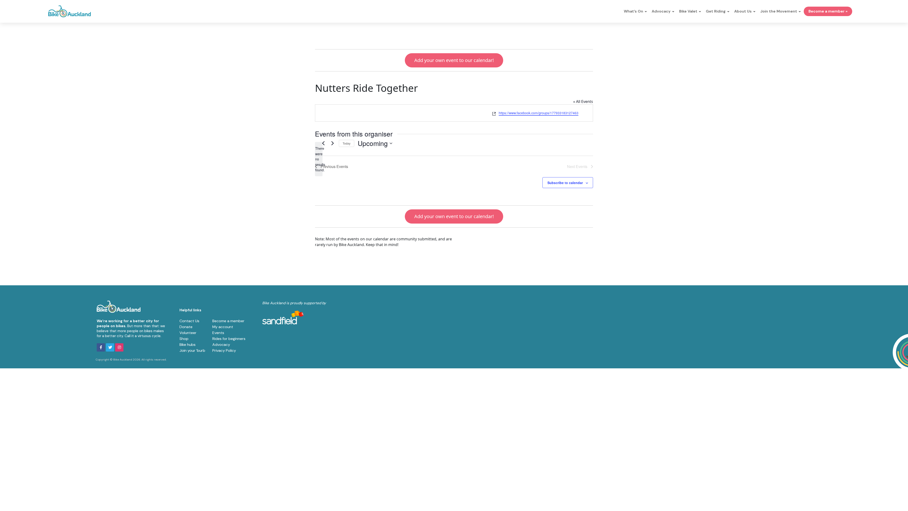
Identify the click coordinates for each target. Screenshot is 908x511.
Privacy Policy (224, 350)
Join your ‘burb (192, 350)
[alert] (319, 159)
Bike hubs (187, 344)
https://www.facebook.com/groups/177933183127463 (538, 112)
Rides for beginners (228, 338)
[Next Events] (332, 143)
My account (222, 326)
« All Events (583, 101)
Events (218, 332)
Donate (185, 326)
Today (346, 143)
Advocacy (221, 344)
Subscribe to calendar (565, 182)
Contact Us (189, 320)
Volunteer (187, 332)
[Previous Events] (323, 143)
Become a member (228, 320)
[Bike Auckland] (69, 11)
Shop (183, 338)
